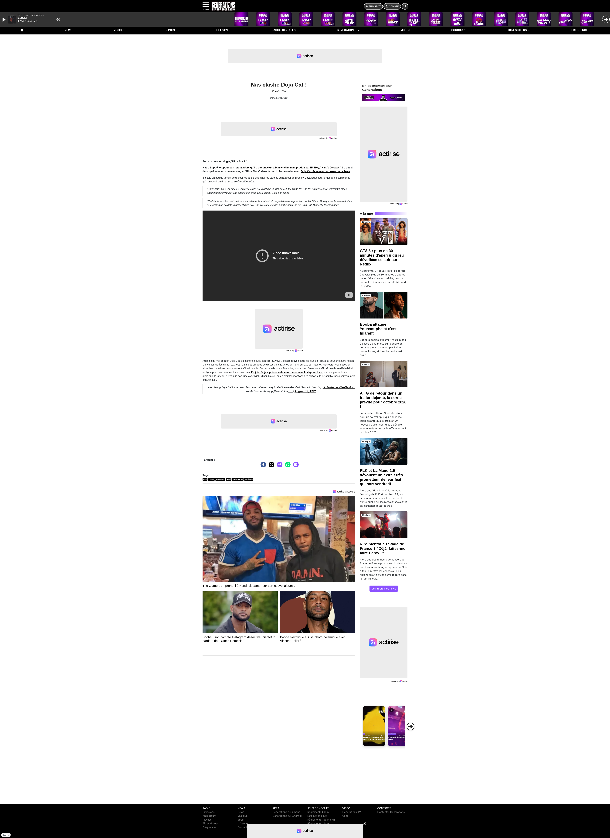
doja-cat (220, 479)
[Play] (4, 20)
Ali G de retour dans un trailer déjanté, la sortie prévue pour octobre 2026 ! (383, 400)
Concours (458, 30)
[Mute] (58, 19)
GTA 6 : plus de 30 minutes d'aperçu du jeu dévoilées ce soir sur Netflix (382, 257)
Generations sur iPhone (286, 812)
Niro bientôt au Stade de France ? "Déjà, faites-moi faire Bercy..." (383, 548)
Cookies (6, 835)
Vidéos (405, 30)
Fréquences (580, 30)
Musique (119, 30)
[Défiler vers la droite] (410, 726)
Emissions (208, 812)
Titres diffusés (519, 30)
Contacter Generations (391, 812)
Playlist (207, 819)
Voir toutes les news (384, 588)
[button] (374, 726)
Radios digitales (283, 30)
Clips (345, 815)
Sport (170, 30)
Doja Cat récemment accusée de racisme (325, 171)
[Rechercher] (405, 6)
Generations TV (348, 30)
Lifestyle (223, 30)
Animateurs (209, 815)
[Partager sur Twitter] (270, 466)
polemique (238, 479)
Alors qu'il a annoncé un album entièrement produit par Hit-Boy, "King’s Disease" (292, 167)
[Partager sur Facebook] (262, 466)
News (68, 30)
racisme (249, 479)
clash (211, 479)
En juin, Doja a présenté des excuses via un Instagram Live (287, 372)
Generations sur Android (287, 815)
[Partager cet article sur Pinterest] (278, 466)
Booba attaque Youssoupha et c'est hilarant (378, 328)
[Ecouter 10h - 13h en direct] (383, 97)
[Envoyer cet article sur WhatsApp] (287, 466)
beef (229, 479)
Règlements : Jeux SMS (321, 819)
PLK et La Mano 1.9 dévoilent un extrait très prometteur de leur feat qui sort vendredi (381, 477)
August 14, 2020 (305, 391)
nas (205, 479)
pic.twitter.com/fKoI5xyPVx (339, 387)
